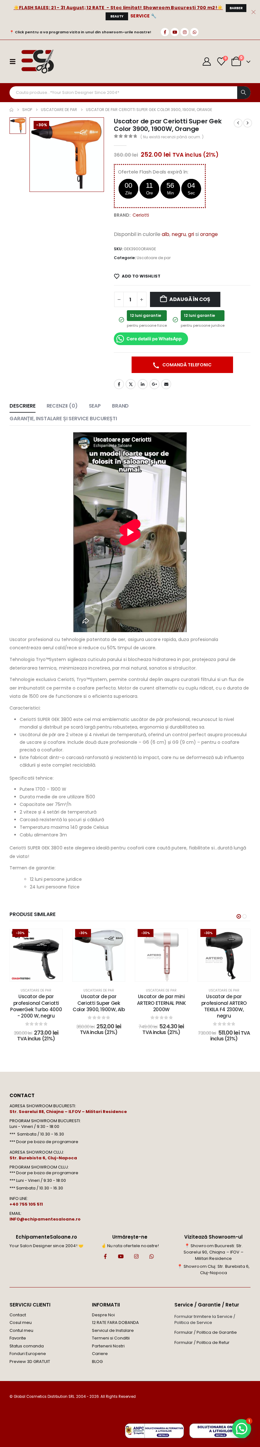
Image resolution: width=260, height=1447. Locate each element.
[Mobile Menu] (15, 61)
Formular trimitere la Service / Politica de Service (204, 1319)
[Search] (243, 92)
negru (179, 234)
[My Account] (207, 61)
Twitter (131, 384)
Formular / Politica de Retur (202, 1342)
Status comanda (27, 1346)
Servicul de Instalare (113, 1330)
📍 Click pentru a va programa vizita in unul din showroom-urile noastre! (80, 32)
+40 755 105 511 (26, 1204)
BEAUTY (116, 16)
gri (191, 234)
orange (209, 234)
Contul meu (21, 1330)
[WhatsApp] (194, 32)
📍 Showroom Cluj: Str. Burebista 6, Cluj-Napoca (213, 1269)
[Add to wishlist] (53, 939)
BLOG (97, 1362)
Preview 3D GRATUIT (30, 1362)
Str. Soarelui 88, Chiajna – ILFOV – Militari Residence (68, 1112)
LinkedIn (143, 384)
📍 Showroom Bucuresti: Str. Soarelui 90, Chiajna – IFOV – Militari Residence (214, 1252)
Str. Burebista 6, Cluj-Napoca (43, 1158)
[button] (239, 916)
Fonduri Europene (28, 1354)
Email (166, 384)
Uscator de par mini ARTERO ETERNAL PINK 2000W (161, 1003)
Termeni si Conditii (111, 1338)
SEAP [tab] (95, 405)
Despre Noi (103, 1315)
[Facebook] (165, 32)
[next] (247, 123)
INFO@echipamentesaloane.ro (45, 1219)
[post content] (36, 955)
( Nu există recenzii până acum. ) (172, 137)
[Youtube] (175, 32)
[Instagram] (184, 32)
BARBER (236, 8)
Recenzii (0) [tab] (62, 405)
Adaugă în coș (189, 299)
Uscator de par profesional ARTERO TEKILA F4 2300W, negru (224, 1006)
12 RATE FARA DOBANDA (115, 1322)
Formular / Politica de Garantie (205, 1332)
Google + (154, 384)
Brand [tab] (120, 405)
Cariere (100, 1354)
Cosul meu (21, 1322)
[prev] (238, 123)
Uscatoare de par (154, 257)
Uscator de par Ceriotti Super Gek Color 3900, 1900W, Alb (99, 1003)
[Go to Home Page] (11, 110)
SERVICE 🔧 (143, 16)
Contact (18, 1315)
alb (166, 234)
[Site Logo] (37, 62)
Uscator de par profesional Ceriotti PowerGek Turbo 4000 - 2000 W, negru (36, 1006)
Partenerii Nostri (108, 1346)
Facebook (119, 384)
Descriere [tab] (23, 405)
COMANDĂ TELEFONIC (186, 365)
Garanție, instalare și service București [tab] (63, 418)
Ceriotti (141, 215)
